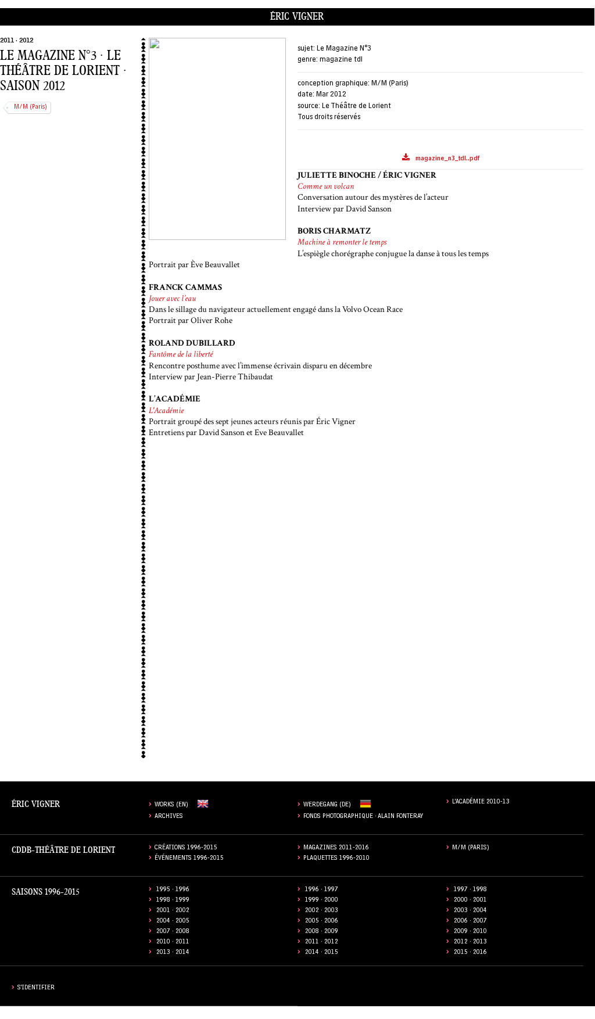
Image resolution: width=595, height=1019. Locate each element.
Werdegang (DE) (327, 805)
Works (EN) (171, 805)
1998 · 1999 (172, 901)
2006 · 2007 (470, 921)
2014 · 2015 (321, 953)
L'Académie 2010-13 (481, 802)
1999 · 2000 (321, 901)
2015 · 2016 (470, 953)
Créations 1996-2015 (186, 848)
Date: (306, 95)
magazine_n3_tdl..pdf (447, 159)
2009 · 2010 (470, 932)
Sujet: (306, 49)
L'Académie (166, 410)
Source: (309, 106)
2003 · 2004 (470, 911)
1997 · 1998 (470, 890)
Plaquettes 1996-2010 (336, 859)
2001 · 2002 (172, 911)
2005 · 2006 (321, 921)
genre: (308, 60)
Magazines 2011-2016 (336, 848)
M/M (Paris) (30, 108)
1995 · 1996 (172, 890)
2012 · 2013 (470, 942)
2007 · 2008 (172, 932)
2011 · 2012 (16, 41)
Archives (169, 817)
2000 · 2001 (470, 901)
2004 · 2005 (172, 921)
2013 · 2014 (172, 953)
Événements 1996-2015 (189, 859)
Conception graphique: (334, 84)
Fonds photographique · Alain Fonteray (363, 817)
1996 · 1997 (321, 890)
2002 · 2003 (321, 911)
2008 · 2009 (321, 932)
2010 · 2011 (172, 942)
